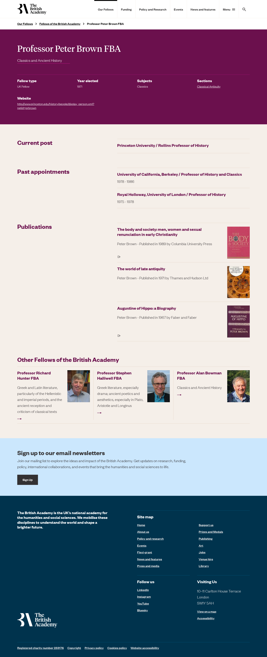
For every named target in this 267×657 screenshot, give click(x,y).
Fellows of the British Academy (59, 24)
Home (141, 525)
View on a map (206, 611)
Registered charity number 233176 (40, 648)
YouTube (143, 603)
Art (201, 545)
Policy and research (150, 539)
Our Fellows (106, 9)
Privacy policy (94, 648)
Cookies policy (117, 648)
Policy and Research (152, 9)
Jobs (202, 552)
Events (178, 9)
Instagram (144, 596)
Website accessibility (145, 648)
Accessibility (206, 618)
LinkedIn (143, 590)
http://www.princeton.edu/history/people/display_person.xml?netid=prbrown (55, 106)
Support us (206, 525)
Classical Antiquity (209, 86)
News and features (203, 9)
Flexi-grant (144, 552)
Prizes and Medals (211, 532)
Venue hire (206, 559)
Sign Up (28, 480)
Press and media (148, 566)
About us (143, 532)
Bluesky (142, 610)
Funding (126, 9)
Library (204, 566)
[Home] (31, 9)
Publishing (206, 539)
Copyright (74, 648)
